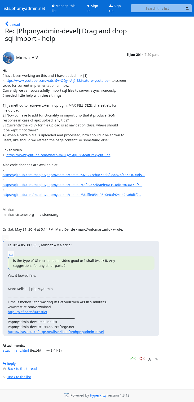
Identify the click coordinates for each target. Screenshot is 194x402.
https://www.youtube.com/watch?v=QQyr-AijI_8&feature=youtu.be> (57, 80)
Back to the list (19, 377)
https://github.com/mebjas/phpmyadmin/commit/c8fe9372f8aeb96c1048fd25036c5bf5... (72, 184)
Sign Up (115, 8)
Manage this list (63, 8)
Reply (11, 363)
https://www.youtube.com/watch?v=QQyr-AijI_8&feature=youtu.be (58, 155)
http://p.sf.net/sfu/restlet (27, 312)
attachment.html (16, 350)
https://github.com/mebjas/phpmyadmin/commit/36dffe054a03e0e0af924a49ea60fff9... (72, 194)
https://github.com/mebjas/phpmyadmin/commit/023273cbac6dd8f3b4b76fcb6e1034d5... (74, 175)
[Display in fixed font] (149, 359)
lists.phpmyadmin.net (24, 8)
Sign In (92, 8)
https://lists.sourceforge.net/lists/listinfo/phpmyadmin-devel (56, 331)
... (6, 238)
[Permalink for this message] (156, 359)
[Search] (187, 8)
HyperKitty (98, 395)
